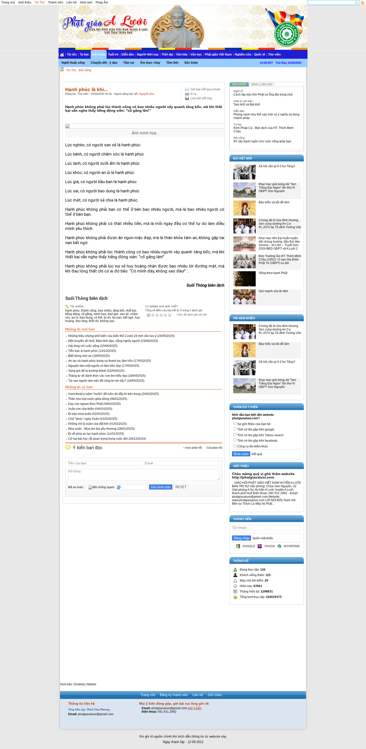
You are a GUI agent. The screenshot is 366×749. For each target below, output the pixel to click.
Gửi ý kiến (194, 708)
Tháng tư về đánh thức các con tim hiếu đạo (97, 375)
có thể (98, 317)
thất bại (131, 310)
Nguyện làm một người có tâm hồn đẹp (94, 366)
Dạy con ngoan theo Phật (85, 404)
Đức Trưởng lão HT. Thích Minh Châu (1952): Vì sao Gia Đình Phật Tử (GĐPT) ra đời (280, 259)
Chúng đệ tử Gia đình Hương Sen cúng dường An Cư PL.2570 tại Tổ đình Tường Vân (280, 223)
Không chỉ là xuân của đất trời (88, 424)
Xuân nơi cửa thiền (81, 409)
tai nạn (117, 317)
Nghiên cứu (243, 54)
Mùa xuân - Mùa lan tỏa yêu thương (92, 428)
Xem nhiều (239, 84)
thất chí (94, 321)
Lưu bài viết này (201, 98)
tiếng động (72, 314)
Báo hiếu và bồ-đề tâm (274, 202)
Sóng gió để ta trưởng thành (87, 371)
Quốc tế (259, 54)
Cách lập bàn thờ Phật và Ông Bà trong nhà (263, 94)
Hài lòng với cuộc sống (83, 346)
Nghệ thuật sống (73, 62)
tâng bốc (119, 310)
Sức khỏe (191, 62)
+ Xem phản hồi (192, 447)
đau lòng (81, 321)
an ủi (74, 317)
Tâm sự (128, 62)
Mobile (91, 684)
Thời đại (167, 54)
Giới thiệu (24, 2)
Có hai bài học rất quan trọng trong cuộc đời (98, 438)
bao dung (86, 317)
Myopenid (292, 546)
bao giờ (113, 314)
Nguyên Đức (147, 93)
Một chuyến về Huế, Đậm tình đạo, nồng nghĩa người (104, 341)
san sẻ (124, 314)
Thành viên (55, 2)
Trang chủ (8, 2)
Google (249, 546)
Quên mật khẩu (262, 538)
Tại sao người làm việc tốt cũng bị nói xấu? (97, 380)
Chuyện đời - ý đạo (104, 62)
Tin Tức (40, 2)
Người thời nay (148, 54)
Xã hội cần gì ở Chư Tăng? (277, 166)
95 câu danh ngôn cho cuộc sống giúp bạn (262, 141)
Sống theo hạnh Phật (273, 273)
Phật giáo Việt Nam (218, 54)
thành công (88, 310)
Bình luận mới (262, 84)
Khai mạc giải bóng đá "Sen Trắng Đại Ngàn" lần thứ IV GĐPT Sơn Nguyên (277, 187)
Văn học (196, 54)
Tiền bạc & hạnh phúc (83, 351)
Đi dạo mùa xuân (79, 414)
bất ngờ (128, 317)
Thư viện (274, 54)
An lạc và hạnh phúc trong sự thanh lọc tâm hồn (100, 361)
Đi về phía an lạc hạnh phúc (87, 433)
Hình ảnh (86, 2)
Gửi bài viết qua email (205, 89)
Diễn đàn (128, 54)
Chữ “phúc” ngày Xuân (83, 419)
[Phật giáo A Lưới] (104, 20)
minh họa (100, 314)
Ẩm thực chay (150, 62)
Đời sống (98, 54)
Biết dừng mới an (80, 356)
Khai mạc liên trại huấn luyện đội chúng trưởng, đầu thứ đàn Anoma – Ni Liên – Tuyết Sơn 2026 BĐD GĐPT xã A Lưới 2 (279, 243)
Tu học (84, 54)
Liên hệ (71, 2)
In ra (193, 94)
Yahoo (269, 546)
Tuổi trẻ (113, 54)
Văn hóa (181, 54)
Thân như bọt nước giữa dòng (88, 399)
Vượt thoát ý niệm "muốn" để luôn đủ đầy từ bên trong (104, 394)
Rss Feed (363, 2)
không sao (107, 321)
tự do (107, 317)
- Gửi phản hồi (213, 447)
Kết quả (256, 454)
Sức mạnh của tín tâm (273, 291)
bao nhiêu (105, 310)
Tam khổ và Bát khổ (247, 104)
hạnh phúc (72, 310)
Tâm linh (172, 62)
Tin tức (72, 54)
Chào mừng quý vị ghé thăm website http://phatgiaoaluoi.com (263, 475)
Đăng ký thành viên (174, 695)
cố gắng (86, 314)
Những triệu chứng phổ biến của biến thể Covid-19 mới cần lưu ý (112, 336)
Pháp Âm (102, 2)
